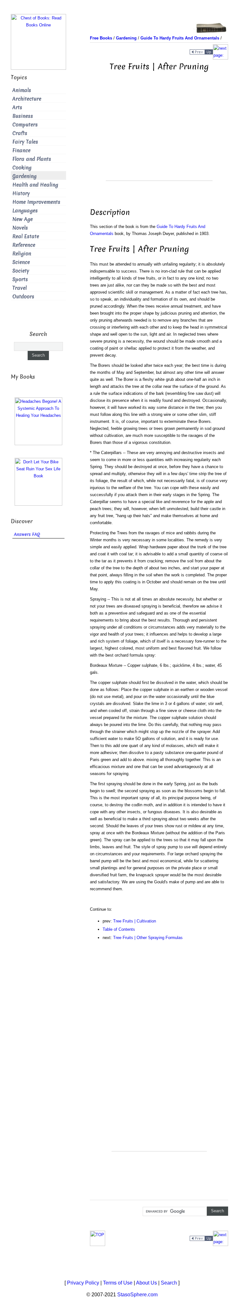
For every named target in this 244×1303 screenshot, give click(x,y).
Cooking (21, 167)
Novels (20, 227)
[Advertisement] (159, 136)
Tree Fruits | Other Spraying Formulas (148, 937)
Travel (19, 288)
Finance (21, 150)
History (21, 193)
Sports (20, 279)
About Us (146, 1282)
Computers (25, 124)
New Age (22, 219)
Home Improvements (36, 202)
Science (21, 262)
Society (20, 270)
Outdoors (23, 296)
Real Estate (25, 236)
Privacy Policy (83, 1282)
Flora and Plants (31, 159)
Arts (17, 107)
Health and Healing (35, 185)
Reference (23, 245)
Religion (21, 253)
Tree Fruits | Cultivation (134, 921)
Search (169, 1282)
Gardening (24, 176)
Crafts (19, 133)
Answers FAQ (27, 534)
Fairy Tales (25, 142)
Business (22, 116)
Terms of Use (117, 1282)
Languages (25, 210)
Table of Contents (119, 929)
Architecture (26, 99)
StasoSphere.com (137, 1294)
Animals (21, 90)
